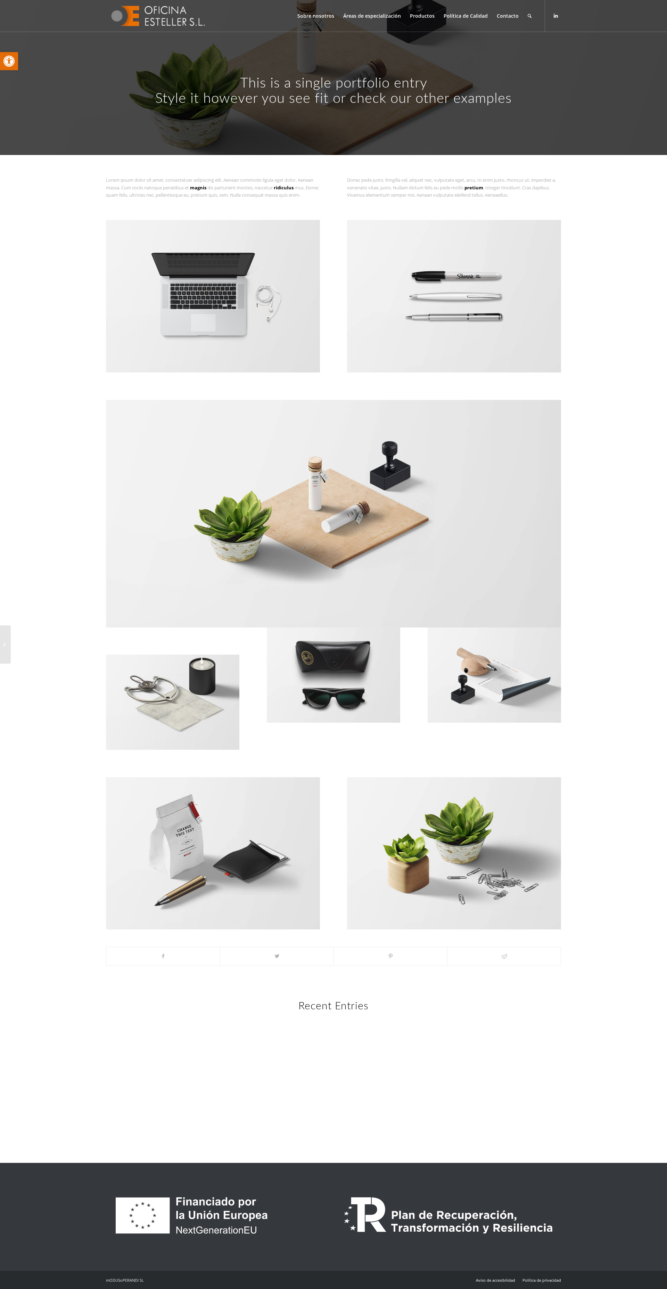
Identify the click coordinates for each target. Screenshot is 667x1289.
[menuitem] (316, 16)
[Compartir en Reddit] (504, 956)
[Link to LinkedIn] (556, 15)
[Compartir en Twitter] (277, 956)
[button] (9, 61)
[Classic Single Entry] (5, 644)
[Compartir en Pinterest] (390, 956)
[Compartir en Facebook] (163, 956)
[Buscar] (529, 16)
